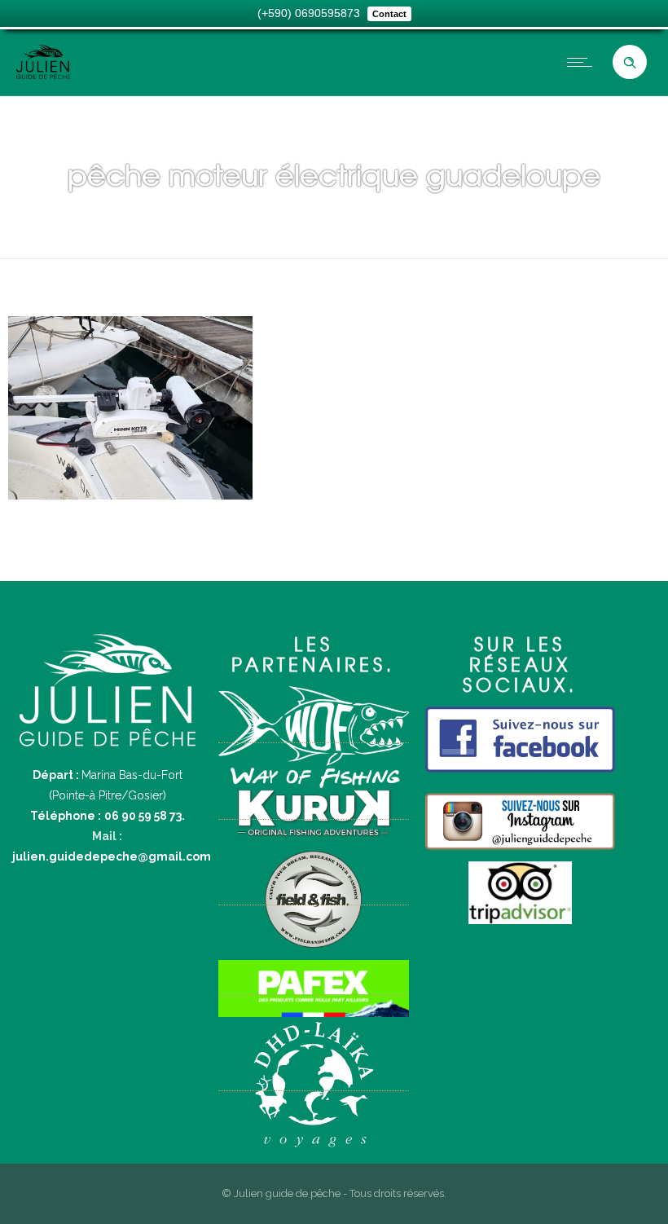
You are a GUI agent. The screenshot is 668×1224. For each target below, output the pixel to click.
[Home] (43, 74)
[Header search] (629, 62)
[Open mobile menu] (583, 62)
